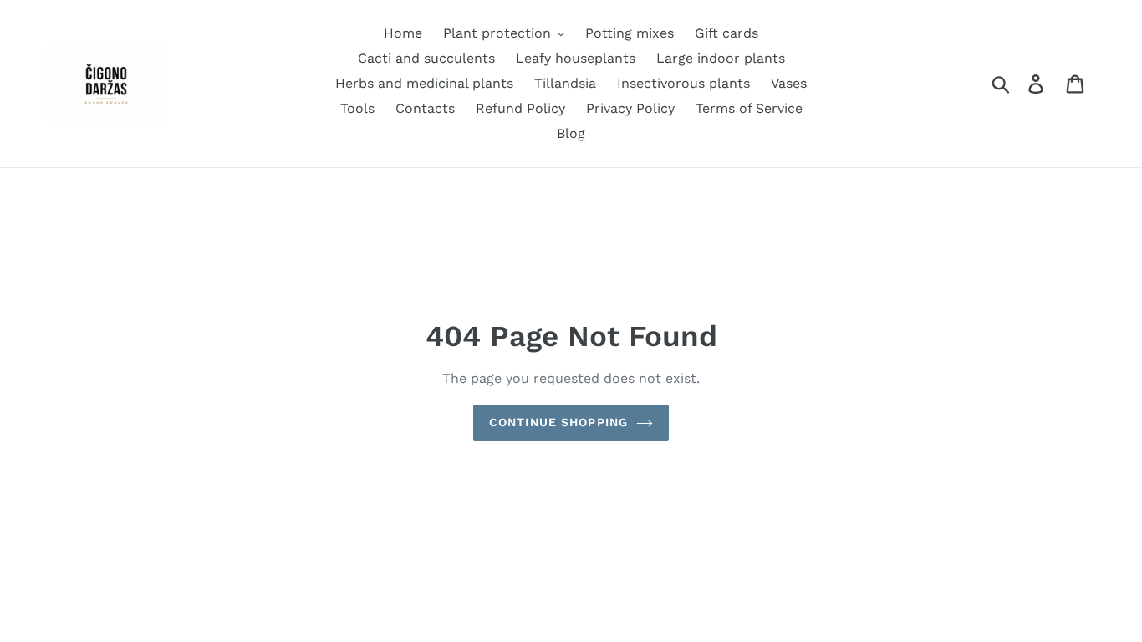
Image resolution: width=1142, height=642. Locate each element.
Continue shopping (558, 422)
